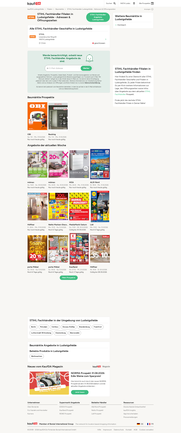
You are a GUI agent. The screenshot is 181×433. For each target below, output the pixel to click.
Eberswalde (75, 333)
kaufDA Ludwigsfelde (35, 9)
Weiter (86, 68)
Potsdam (43, 327)
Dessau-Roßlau (69, 327)
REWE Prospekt (65, 414)
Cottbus (55, 327)
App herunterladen (130, 414)
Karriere (30, 414)
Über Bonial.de (33, 407)
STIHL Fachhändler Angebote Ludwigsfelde (98, 17)
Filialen (49, 9)
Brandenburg (84, 327)
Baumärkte (60, 9)
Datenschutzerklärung (92, 83)
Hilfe (99, 430)
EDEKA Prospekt (65, 407)
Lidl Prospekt (96, 414)
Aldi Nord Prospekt (98, 407)
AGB (135, 430)
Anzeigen (147, 9)
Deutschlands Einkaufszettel (134, 407)
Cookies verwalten (146, 430)
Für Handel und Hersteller (37, 410)
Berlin (33, 327)
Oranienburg (60, 333)
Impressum (107, 430)
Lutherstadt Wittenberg (41, 333)
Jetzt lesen (79, 392)
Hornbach (121, 25)
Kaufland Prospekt (66, 410)
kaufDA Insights (129, 410)
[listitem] (37, 120)
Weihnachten (36, 356)
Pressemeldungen (130, 417)
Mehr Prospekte (68, 278)
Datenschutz (119, 430)
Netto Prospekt (97, 410)
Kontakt (129, 430)
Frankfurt (98, 327)
